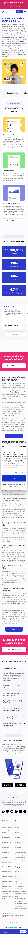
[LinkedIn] (20, 811)
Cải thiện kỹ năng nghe (20, 852)
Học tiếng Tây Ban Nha (7, 827)
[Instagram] (3, 811)
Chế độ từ (17, 845)
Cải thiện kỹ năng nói (20, 855)
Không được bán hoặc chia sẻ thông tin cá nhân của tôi (14, 485)
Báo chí (16, 876)
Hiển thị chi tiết (19, 472)
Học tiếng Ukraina (6, 837)
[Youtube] (11, 811)
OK (14, 478)
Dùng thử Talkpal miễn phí (14, 221)
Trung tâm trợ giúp (19, 883)
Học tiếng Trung (5, 850)
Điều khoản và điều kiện (20, 891)
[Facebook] (16, 811)
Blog (16, 873)
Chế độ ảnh (17, 837)
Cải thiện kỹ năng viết (20, 860)
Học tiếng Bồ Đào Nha (7, 860)
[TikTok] (7, 811)
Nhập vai (17, 830)
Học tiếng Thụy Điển (6, 842)
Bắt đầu (19, 11)
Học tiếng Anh (5, 825)
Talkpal (21, 41)
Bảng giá (17, 878)
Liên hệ (16, 881)
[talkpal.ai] (3, 11)
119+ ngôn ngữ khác (6, 862)
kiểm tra (6, 383)
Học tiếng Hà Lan (6, 840)
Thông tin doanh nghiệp (20, 908)
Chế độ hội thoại (18, 847)
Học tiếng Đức (5, 835)
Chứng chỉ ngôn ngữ (19, 850)
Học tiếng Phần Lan (6, 845)
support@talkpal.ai (14, 806)
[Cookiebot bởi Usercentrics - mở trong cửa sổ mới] (19, 446)
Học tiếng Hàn (5, 857)
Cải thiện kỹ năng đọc (20, 857)
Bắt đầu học (15, 334)
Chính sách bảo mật (19, 886)
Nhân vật (17, 832)
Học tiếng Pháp (5, 830)
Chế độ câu (17, 842)
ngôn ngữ (14, 43)
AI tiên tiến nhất (15, 103)
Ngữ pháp (17, 825)
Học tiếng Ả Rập (5, 847)
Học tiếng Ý (4, 832)
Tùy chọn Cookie (19, 888)
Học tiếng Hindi (5, 852)
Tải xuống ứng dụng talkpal (15, 735)
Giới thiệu (17, 871)
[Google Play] (20, 785)
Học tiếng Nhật (5, 855)
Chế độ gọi (17, 840)
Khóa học (17, 827)
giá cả (6, 407)
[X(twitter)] (24, 811)
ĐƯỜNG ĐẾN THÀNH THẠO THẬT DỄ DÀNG (15, 236)
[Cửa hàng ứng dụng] (7, 785)
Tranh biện (17, 835)
